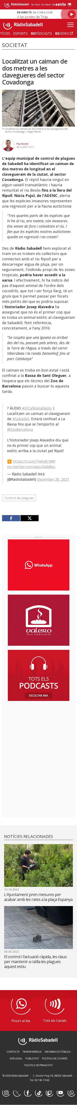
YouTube (60, 1093)
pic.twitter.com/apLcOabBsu (31, 466)
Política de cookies (54, 1058)
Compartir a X (29, 518)
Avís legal (16, 1058)
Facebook (27, 1093)
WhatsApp (71, 1093)
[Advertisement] (38, 730)
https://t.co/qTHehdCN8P (34, 461)
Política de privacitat (38, 1065)
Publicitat (32, 1058)
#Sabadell (20, 418)
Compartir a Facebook (11, 518)
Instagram (6, 1093)
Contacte (13, 1051)
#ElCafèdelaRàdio (37, 408)
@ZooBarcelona (20, 429)
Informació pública (58, 1051)
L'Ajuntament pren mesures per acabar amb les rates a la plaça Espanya (38, 897)
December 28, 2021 (53, 479)
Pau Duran (22, 143)
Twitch (49, 1093)
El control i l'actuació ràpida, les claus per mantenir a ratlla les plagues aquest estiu (35, 961)
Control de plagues (19, 498)
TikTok (38, 1093)
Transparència (32, 1051)
